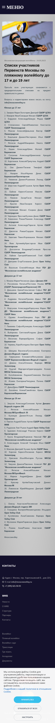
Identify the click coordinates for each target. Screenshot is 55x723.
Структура (6, 611)
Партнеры (6, 615)
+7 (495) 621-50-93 (13, 586)
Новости (6, 602)
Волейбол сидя (9, 643)
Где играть (7, 652)
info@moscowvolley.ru (21, 582)
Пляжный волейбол (11, 638)
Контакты (6, 620)
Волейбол (6, 634)
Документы (7, 661)
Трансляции (7, 647)
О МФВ (5, 606)
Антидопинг (7, 656)
